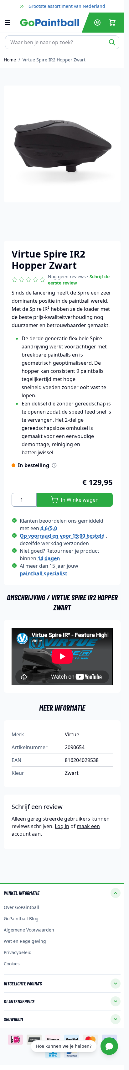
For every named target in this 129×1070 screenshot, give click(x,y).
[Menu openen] (11, 22)
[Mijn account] (97, 22)
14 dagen (49, 558)
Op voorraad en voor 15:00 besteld (62, 535)
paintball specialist (43, 573)
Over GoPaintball (21, 907)
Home (10, 60)
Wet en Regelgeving (25, 941)
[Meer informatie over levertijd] (54, 465)
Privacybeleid (18, 952)
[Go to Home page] (49, 22)
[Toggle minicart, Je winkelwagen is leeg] (112, 22)
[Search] (112, 42)
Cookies (12, 964)
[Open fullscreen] (62, 144)
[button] (62, 280)
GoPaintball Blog (21, 918)
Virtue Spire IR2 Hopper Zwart (54, 60)
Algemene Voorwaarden (29, 930)
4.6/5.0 (48, 528)
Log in (62, 826)
